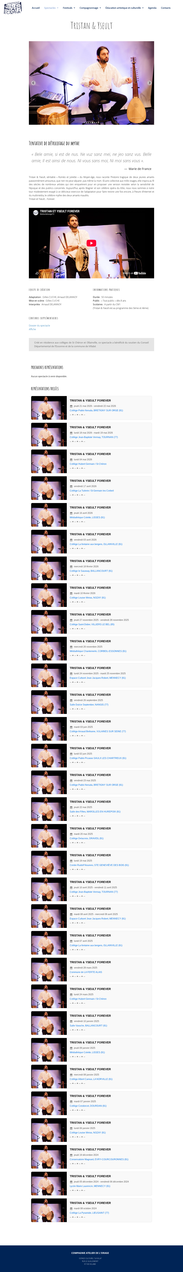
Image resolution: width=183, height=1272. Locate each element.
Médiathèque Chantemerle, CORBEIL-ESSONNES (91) (98, 651)
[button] (51, 8)
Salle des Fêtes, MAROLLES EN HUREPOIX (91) (95, 811)
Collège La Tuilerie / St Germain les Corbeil (92, 490)
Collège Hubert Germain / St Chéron (88, 464)
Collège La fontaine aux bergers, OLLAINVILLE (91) (96, 544)
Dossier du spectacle (39, 325)
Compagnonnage (89, 7)
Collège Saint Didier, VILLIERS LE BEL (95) (92, 624)
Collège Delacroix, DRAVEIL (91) (87, 838)
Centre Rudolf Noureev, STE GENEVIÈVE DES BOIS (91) (99, 865)
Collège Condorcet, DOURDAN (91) (88, 1106)
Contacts (166, 7)
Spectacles (50, 7)
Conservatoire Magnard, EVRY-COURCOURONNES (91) (99, 1159)
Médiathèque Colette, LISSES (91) (87, 517)
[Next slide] (149, 83)
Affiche (32, 329)
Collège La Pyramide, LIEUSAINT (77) (89, 1213)
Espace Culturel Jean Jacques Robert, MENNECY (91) (98, 678)
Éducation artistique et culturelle (123, 7)
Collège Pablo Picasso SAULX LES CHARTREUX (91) (98, 758)
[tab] (84, 122)
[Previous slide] (33, 83)
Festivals (67, 7)
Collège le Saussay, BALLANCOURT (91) (91, 571)
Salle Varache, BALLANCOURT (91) (88, 1025)
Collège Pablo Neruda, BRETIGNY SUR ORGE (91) (96, 410)
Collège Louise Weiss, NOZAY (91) (88, 597)
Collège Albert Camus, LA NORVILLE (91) (91, 1079)
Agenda (152, 7)
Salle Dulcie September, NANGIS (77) (89, 704)
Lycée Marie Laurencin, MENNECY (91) (90, 1186)
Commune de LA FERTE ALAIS (86, 972)
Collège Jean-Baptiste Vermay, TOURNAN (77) (94, 437)
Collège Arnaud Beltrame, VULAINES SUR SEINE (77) (98, 731)
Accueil (36, 7)
